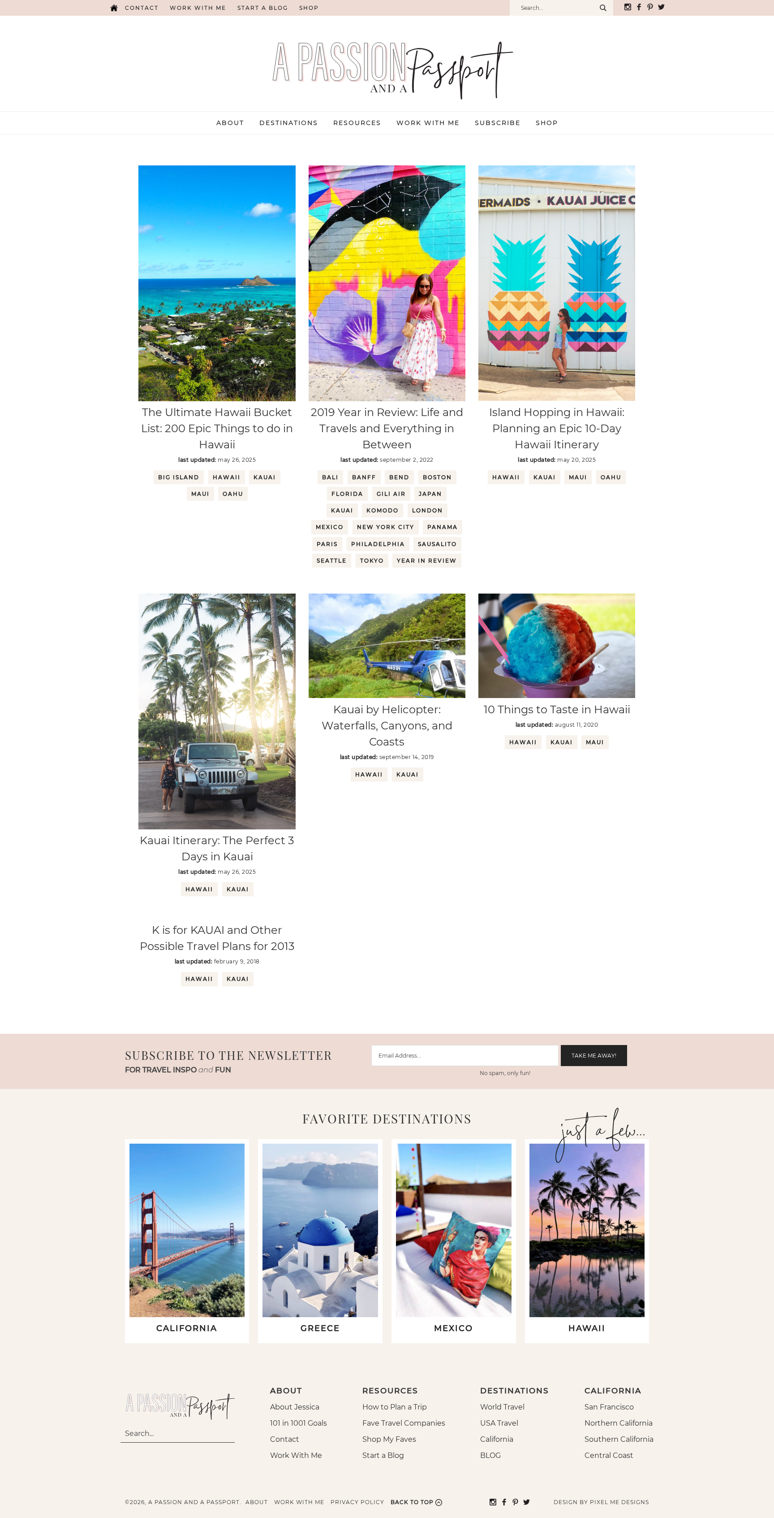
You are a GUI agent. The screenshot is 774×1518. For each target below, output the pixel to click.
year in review (427, 560)
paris (327, 544)
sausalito (437, 544)
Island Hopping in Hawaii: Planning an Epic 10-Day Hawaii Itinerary (556, 428)
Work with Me (198, 7)
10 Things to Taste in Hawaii (557, 709)
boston (437, 477)
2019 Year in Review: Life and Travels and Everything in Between (387, 428)
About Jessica (294, 1407)
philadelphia (378, 544)
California (496, 1439)
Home (113, 8)
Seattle (332, 560)
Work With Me (296, 1455)
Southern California (619, 1439)
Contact (142, 7)
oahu (233, 493)
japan (430, 493)
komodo (382, 510)
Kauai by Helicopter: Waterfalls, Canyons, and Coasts (387, 725)
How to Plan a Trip (394, 1407)
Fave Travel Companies (403, 1423)
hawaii (227, 477)
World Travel (502, 1407)
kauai (265, 477)
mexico (330, 527)
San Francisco (609, 1407)
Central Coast (609, 1455)
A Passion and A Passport (387, 61)
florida (347, 493)
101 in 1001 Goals (298, 1423)
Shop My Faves (389, 1439)
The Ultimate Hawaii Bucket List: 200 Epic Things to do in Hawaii (217, 428)
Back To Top (412, 1502)
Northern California (619, 1423)
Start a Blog (262, 7)
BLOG (490, 1455)
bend (399, 477)
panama (442, 527)
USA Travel (499, 1423)
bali (330, 477)
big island (178, 477)
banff (364, 477)
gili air (391, 493)
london (427, 510)
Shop (309, 7)
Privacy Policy (357, 1502)
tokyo (372, 560)
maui (200, 493)
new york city (385, 527)
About (256, 1502)
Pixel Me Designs (619, 1502)
